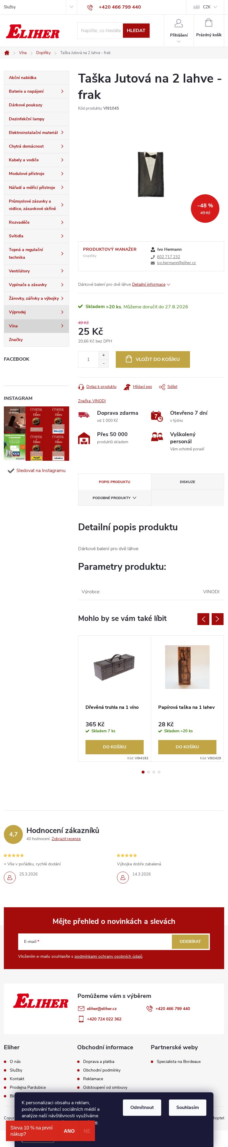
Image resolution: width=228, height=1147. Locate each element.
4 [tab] (159, 772)
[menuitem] (36, 78)
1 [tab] (143, 772)
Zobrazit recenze (66, 839)
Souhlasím (187, 1107)
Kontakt (17, 1079)
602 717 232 (168, 257)
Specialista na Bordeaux (179, 1061)
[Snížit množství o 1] (103, 363)
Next (218, 619)
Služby (10, 7)
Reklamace (93, 1079)
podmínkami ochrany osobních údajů (108, 956)
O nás (15, 1061)
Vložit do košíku (158, 359)
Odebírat (190, 941)
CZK (206, 7)
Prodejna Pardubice (28, 1087)
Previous (203, 619)
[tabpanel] (114, 699)
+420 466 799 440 (173, 1009)
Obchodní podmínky (102, 1070)
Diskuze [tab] (187, 481)
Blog (14, 1096)
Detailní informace (148, 284)
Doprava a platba (98, 1061)
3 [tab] (153, 772)
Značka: (92, 401)
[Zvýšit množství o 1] (103, 355)
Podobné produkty (111, 498)
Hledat (136, 30)
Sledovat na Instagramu (41, 470)
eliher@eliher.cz (102, 1009)
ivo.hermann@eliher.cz (176, 263)
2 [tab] (148, 772)
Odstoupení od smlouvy (105, 1087)
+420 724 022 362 (104, 1019)
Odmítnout (142, 1107)
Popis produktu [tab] (114, 481)
